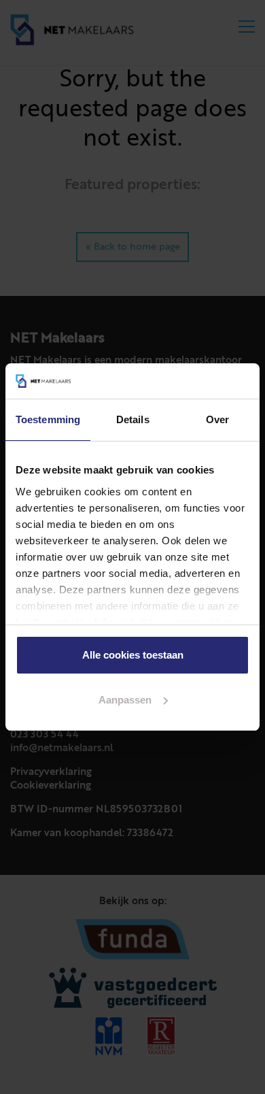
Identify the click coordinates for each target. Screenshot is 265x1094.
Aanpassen (125, 700)
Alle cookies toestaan (132, 655)
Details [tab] (132, 419)
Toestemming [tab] (48, 419)
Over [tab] (217, 419)
